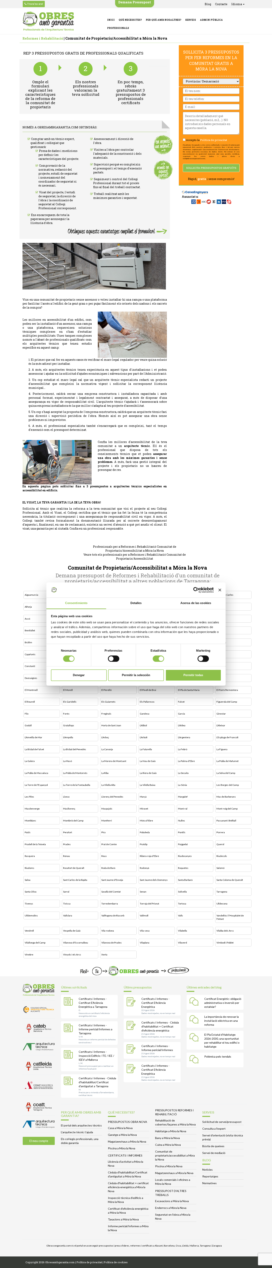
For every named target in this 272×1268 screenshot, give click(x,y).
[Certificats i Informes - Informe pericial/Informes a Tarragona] (69, 1028)
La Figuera (221, 749)
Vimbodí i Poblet (225, 942)
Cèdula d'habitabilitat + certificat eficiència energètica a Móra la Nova (128, 1187)
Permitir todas (193, 675)
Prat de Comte (109, 844)
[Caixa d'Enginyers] (195, 190)
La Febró (182, 749)
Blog (208, 4)
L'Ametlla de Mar (33, 737)
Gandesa (144, 713)
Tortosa (182, 903)
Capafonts (30, 654)
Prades (67, 844)
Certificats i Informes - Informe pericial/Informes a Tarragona (95, 1029)
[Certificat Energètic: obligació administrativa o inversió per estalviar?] (195, 1002)
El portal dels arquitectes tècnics (81, 1125)
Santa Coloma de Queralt (229, 879)
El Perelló (106, 689)
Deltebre (221, 666)
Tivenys (29, 903)
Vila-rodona (107, 930)
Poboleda (145, 832)
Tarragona (221, 891)
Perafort (67, 832)
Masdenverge (32, 808)
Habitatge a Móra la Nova (170, 1131)
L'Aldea (181, 725)
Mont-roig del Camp (227, 808)
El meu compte (38, 1141)
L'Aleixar (220, 725)
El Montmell (31, 689)
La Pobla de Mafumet (227, 761)
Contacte (221, 4)
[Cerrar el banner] (219, 590)
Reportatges (210, 1176)
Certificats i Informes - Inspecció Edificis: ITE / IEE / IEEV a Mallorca (96, 1055)
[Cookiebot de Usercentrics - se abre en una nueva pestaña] (196, 590)
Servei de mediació (213, 1153)
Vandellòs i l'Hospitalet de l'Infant (230, 917)
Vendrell (29, 930)
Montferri (106, 820)
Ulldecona (221, 903)
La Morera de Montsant (113, 761)
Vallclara (67, 915)
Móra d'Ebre (146, 820)
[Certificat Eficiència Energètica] (132, 1002)
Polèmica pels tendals (217, 1056)
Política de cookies (116, 1262)
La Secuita (183, 772)
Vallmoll (144, 915)
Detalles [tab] (136, 603)
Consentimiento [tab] (76, 603)
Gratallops (68, 725)
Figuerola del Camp (226, 701)
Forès (66, 713)
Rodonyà (144, 867)
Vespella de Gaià (71, 930)
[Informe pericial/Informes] (132, 1049)
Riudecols (221, 855)
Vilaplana (144, 942)
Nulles (181, 820)
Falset (181, 701)
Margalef (183, 796)
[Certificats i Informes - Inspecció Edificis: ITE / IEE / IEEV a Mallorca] (69, 1055)
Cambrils (221, 642)
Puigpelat (183, 844)
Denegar (79, 675)
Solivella (182, 891)
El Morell (68, 689)
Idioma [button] (237, 4)
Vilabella (182, 930)
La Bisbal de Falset (34, 749)
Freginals (106, 713)
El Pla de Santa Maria (189, 689)
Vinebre (29, 954)
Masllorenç (69, 808)
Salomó (220, 867)
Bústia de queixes (213, 1146)
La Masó (67, 761)
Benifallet (30, 630)
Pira (103, 832)
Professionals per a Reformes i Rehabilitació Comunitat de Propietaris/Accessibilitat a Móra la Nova (134, 548)
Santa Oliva (30, 891)
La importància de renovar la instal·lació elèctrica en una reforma (221, 1020)
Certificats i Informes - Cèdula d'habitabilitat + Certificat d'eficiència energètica (160, 1026)
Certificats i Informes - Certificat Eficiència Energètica (155, 1002)
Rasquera (30, 855)
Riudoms (29, 867)
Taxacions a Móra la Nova (123, 1219)
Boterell (220, 630)
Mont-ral (182, 808)
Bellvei (220, 618)
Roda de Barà (108, 867)
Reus (104, 855)
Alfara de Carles (224, 594)
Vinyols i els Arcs (72, 954)
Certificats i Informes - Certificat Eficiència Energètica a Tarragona (93, 1002)
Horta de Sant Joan (111, 725)
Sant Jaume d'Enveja (112, 879)
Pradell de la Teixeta (35, 844)
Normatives (209, 1183)
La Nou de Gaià (148, 761)
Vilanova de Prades (111, 942)
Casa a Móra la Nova (120, 1128)
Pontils (181, 832)
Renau (66, 855)
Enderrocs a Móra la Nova (170, 1207)
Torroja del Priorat (149, 903)
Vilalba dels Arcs (225, 930)
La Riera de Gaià (148, 772)
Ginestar (221, 713)
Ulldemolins (31, 915)
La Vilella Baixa (147, 784)
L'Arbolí (143, 737)
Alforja (28, 606)
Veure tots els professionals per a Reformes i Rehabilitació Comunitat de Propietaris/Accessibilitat (134, 556)
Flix (26, 713)
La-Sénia (182, 784)
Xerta (104, 954)
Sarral (66, 891)
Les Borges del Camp (227, 784)
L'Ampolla (68, 737)
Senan (143, 891)
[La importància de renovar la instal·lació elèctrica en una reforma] (195, 1020)
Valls (180, 915)
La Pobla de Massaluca (36, 772)
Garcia (181, 713)
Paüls (27, 832)
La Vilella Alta (108, 784)
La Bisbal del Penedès (74, 749)
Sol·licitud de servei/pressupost (222, 1121)
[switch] (113, 658)
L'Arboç (105, 737)
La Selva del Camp (225, 772)
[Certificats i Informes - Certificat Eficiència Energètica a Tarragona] (69, 1002)
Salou (27, 879)
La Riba (105, 772)
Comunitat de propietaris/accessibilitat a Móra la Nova (175, 1155)
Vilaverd (182, 942)
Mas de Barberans (226, 796)
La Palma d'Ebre (186, 761)
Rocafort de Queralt (73, 867)
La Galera (30, 761)
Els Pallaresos (147, 701)
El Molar (220, 678)
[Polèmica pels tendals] (195, 1060)
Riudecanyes (185, 855)
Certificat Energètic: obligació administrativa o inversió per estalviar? (222, 1002)
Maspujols (106, 808)
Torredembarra (109, 903)
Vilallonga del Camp (35, 942)
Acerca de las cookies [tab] (195, 603)
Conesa (220, 654)
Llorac (66, 796)
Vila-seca (145, 930)
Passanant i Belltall (226, 820)
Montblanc (30, 820)
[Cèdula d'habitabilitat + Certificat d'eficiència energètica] (132, 1026)
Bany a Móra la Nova (167, 1138)
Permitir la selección (136, 675)
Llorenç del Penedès (112, 796)
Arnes (219, 606)
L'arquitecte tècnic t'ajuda (77, 1132)
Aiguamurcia (31, 594)
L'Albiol (143, 725)
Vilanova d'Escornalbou (75, 942)
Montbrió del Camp (73, 820)
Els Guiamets (108, 701)
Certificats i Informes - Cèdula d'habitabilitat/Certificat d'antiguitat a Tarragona (97, 1082)
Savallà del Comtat (111, 891)
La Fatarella (146, 749)
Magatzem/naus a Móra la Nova (127, 1141)
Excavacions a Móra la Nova (172, 1201)
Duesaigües (31, 678)
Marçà (143, 796)
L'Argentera (184, 737)
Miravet (144, 808)
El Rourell (30, 701)
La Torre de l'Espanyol (36, 784)
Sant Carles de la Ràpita (75, 879)
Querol (220, 844)
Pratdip (143, 844)
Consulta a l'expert (214, 1128)
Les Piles (29, 796)
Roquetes (183, 867)
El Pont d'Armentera (227, 689)
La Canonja (107, 749)
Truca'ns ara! (34, 4)
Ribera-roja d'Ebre (149, 855)
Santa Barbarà (185, 879)
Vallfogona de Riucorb (112, 915)
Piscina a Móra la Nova (121, 1148)
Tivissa (66, 903)
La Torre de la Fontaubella (76, 784)
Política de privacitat (213, 140)
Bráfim (28, 642)
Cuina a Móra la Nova (168, 1144)
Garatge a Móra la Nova (122, 1134)
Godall (28, 725)
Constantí (30, 666)
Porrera (220, 832)
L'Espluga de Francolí (227, 737)
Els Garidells (69, 701)
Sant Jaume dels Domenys (154, 879)
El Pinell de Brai (148, 689)
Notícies (207, 1169)
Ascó (27, 618)
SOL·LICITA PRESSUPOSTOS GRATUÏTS (211, 168)
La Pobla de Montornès (75, 772)
